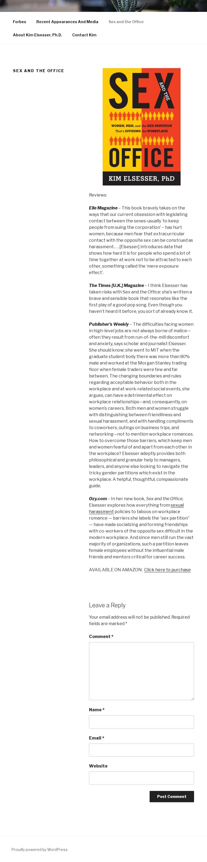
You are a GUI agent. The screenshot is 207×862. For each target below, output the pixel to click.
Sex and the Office (126, 21)
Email (96, 738)
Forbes (19, 21)
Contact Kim (84, 35)
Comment (101, 636)
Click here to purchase (167, 569)
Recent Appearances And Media (67, 21)
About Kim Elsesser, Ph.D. (37, 35)
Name (97, 709)
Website (98, 766)
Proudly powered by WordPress (39, 849)
